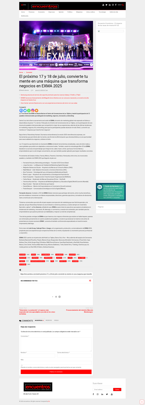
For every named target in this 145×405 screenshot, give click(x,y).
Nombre (24, 352)
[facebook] (115, 5)
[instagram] (113, 5)
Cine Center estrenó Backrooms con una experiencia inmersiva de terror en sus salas (49, 103)
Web (22, 360)
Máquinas (79, 12)
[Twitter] (25, 110)
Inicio (23, 12)
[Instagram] (32, 110)
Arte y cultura (90, 12)
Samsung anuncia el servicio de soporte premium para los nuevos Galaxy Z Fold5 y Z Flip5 (50, 95)
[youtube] (103, 5)
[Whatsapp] (29, 110)
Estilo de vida (114, 12)
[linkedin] (110, 5)
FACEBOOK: (49, 320)
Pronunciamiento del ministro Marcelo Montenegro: (79, 311)
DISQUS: (56, 320)
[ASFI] (111, 200)
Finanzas (31, 12)
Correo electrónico (63, 352)
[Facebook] (21, 110)
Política (69, 12)
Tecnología (102, 12)
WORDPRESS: (39, 320)
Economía (41, 12)
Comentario (25, 336)
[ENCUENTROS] (44, 8)
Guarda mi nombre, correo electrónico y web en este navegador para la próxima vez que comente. (51, 367)
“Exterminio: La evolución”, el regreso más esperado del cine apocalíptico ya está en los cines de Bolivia (37, 312)
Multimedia (24, 16)
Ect (49, 401)
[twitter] (106, 5)
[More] (36, 110)
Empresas (52, 12)
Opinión (61, 12)
